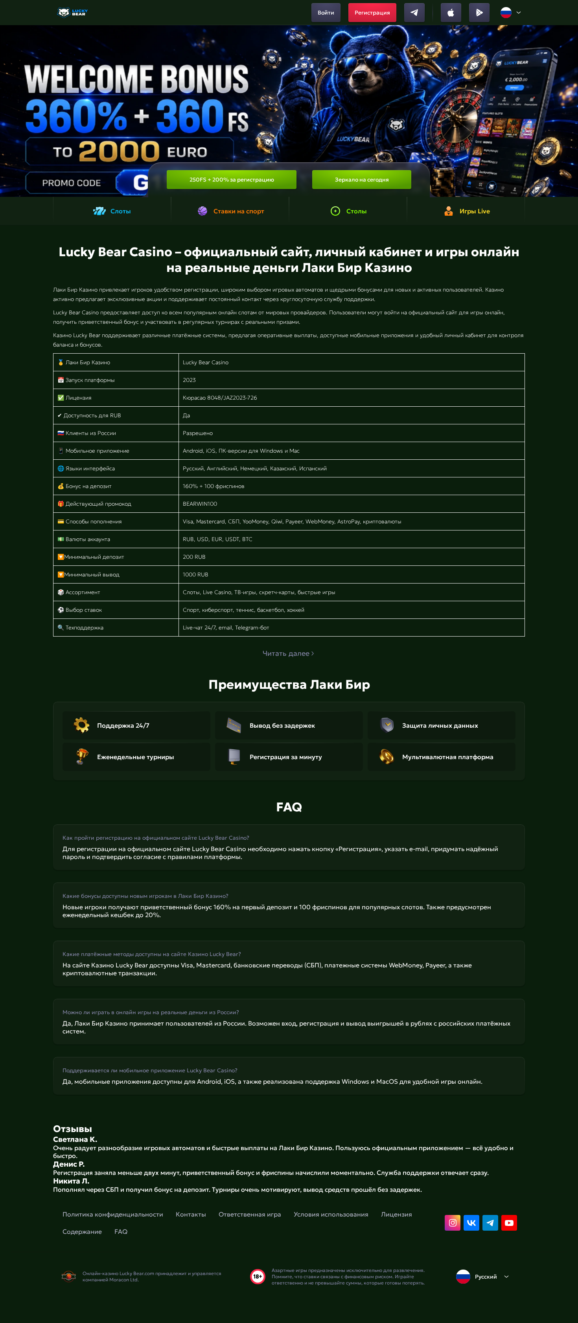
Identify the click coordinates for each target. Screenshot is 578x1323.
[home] (73, 12)
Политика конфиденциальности (113, 1214)
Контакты (191, 1214)
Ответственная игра (250, 1214)
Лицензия (396, 1214)
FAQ (120, 1231)
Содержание (82, 1231)
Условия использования (331, 1214)
